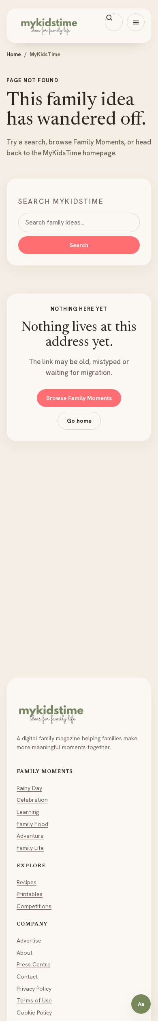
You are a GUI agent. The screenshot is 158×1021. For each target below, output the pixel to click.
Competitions (34, 906)
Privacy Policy (34, 988)
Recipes (26, 882)
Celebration (32, 799)
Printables (30, 894)
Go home (79, 420)
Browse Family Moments (79, 398)
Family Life (30, 848)
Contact (27, 976)
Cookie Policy (34, 1012)
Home (13, 54)
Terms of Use (34, 1000)
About (24, 952)
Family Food (32, 824)
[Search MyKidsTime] (114, 22)
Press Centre (34, 964)
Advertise (29, 940)
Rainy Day (29, 788)
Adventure (30, 835)
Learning (28, 812)
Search (79, 245)
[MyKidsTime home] (79, 26)
